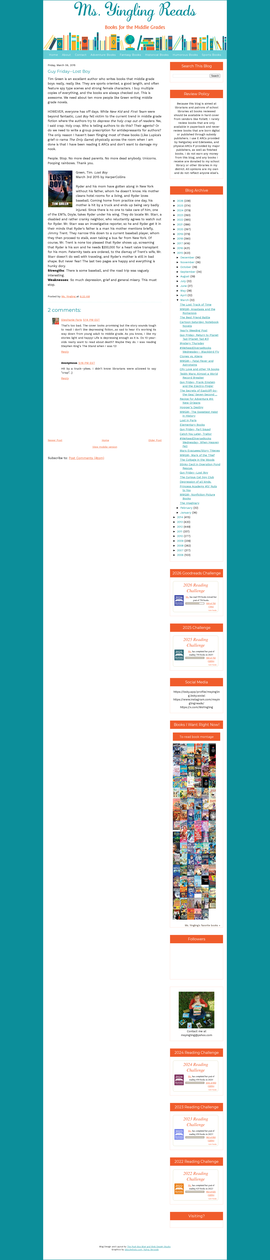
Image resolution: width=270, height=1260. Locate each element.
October (186, 267)
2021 (180, 224)
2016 (180, 248)
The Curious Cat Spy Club (197, 477)
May (183, 290)
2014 (180, 517)
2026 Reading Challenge (195, 588)
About (66, 54)
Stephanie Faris (71, 320)
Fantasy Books (130, 54)
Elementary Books (192, 424)
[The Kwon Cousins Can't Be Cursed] (206, 883)
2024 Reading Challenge (195, 1067)
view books (212, 610)
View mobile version (104, 446)
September (188, 271)
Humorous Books (185, 54)
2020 (180, 229)
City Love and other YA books (199, 369)
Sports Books (211, 54)
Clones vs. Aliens (191, 356)
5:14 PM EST (91, 320)
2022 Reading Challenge (195, 1176)
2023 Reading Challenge (195, 1121)
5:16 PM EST (86, 363)
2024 (180, 210)
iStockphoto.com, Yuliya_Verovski (142, 1249)
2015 (180, 253)
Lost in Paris (188, 420)
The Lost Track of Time (195, 304)
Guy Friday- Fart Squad (195, 429)
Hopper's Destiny (191, 407)
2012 (180, 526)
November (188, 262)
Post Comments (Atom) (86, 458)
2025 (180, 205)
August (185, 276)
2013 (180, 522)
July (183, 281)
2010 (180, 536)
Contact (81, 54)
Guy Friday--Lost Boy (194, 472)
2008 (180, 545)
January (186, 512)
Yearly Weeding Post (193, 330)
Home (53, 54)
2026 (180, 200)
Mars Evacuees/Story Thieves (200, 450)
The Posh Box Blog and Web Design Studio (149, 1247)
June (184, 286)
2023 (180, 215)
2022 (180, 219)
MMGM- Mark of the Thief (197, 455)
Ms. (187, 596)
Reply (65, 351)
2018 (180, 238)
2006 (180, 555)
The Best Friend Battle (195, 317)
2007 (180, 550)
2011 (180, 531)
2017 (180, 243)
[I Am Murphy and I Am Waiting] (177, 798)
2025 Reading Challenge (195, 642)
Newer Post (55, 440)
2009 (180, 541)
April (184, 295)
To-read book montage (196, 737)
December (187, 257)
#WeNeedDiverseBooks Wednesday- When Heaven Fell (199, 442)
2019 (180, 234)
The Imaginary (189, 503)
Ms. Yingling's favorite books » (202, 925)
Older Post (155, 440)
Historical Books (157, 54)
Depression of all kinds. (195, 481)
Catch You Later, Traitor (196, 434)
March (185, 300)
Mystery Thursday (192, 343)
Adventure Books (103, 54)
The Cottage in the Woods (197, 459)
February (186, 508)
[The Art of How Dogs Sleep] (199, 892)
